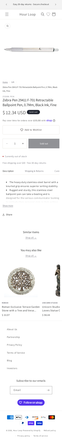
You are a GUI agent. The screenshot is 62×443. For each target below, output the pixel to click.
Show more (8, 205)
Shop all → (31, 237)
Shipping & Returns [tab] (34, 170)
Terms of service (40, 436)
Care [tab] (57, 170)
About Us (12, 329)
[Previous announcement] (6, 4)
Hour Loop (17, 430)
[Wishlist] (48, 14)
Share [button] (9, 214)
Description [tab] (8, 170)
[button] (7, 14)
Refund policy (50, 430)
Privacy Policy (14, 344)
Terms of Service (16, 352)
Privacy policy (23, 436)
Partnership (13, 337)
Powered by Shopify (32, 430)
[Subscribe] (48, 390)
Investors (12, 368)
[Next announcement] (55, 4)
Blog (9, 360)
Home (5, 82)
